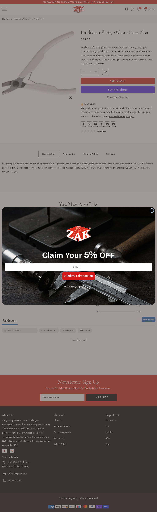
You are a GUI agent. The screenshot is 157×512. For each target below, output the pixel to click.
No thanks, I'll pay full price (78, 286)
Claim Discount (79, 276)
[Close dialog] (152, 210)
